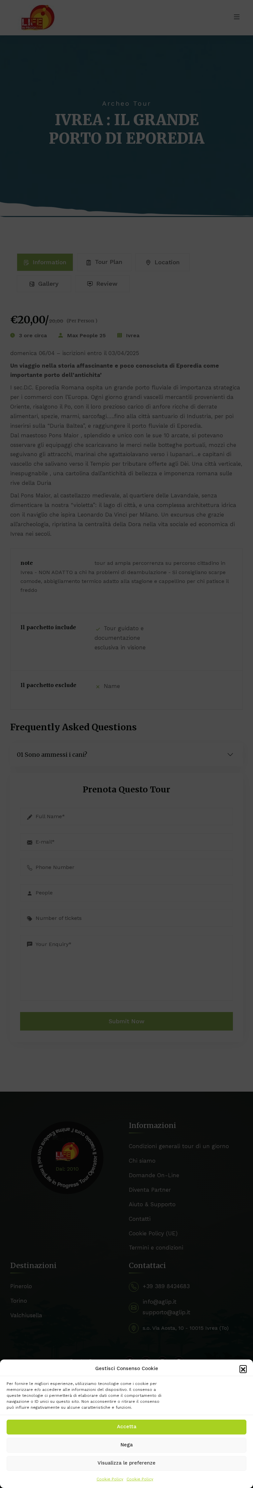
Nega (127, 1445)
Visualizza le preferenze (126, 1463)
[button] (243, 1368)
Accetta (126, 1427)
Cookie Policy (110, 1479)
